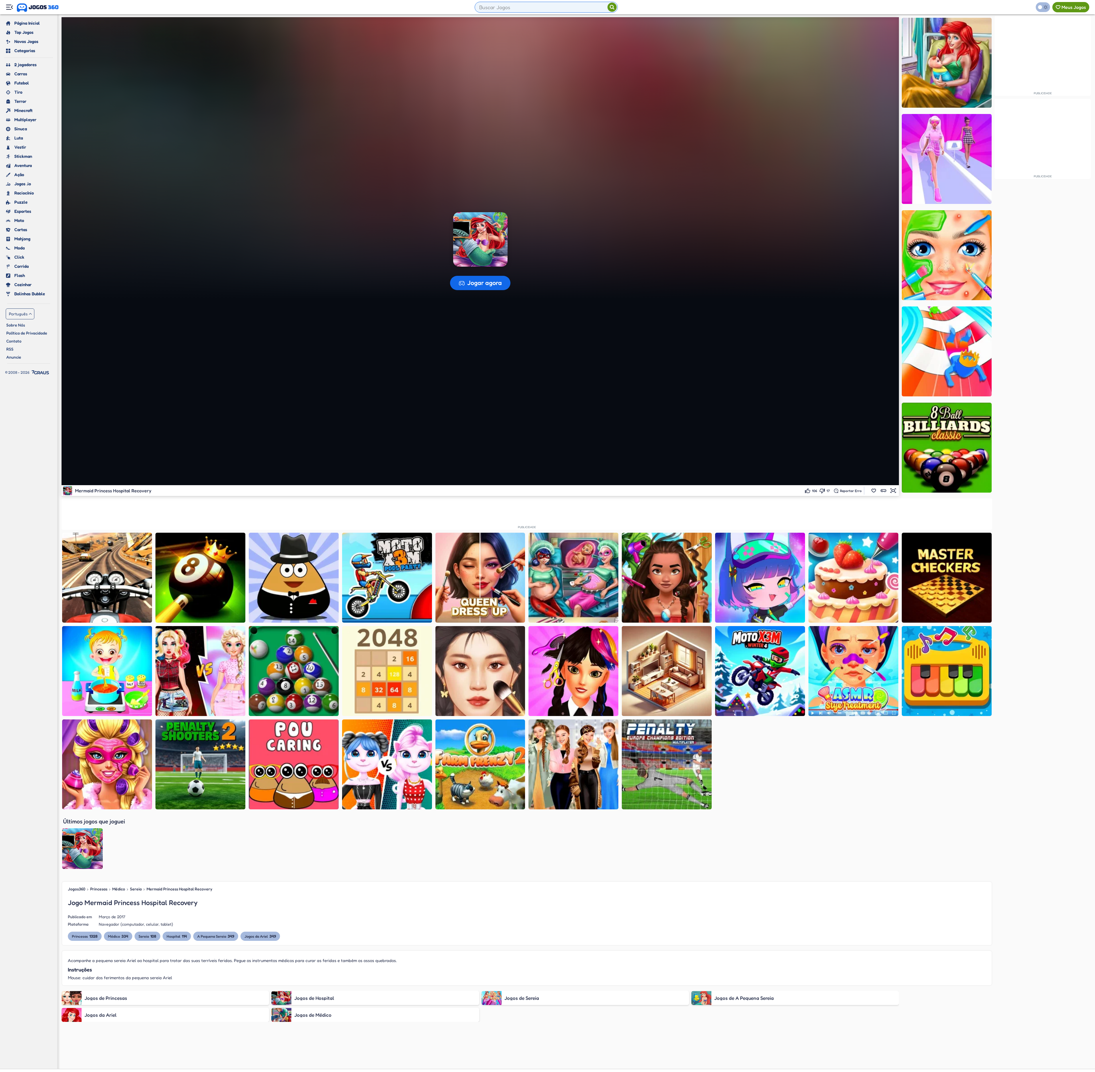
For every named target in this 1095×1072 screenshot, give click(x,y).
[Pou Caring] (293, 764)
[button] (873, 491)
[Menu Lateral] (9, 7)
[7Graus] (40, 372)
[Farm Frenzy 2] (480, 764)
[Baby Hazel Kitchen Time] (107, 671)
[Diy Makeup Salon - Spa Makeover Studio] (946, 255)
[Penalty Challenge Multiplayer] (666, 764)
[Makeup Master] (480, 671)
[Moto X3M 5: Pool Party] (387, 577)
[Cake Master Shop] (853, 577)
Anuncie (13, 357)
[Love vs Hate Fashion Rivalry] (200, 671)
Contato (13, 341)
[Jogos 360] (37, 7)
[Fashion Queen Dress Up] (480, 577)
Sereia (136, 888)
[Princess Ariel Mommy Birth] (946, 62)
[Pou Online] (293, 577)
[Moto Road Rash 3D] (107, 577)
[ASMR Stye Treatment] (853, 671)
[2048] (387, 671)
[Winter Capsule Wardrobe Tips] (573, 764)
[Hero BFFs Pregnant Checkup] (573, 577)
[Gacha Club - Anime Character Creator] (760, 577)
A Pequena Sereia (215, 936)
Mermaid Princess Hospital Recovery (179, 888)
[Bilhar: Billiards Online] (293, 671)
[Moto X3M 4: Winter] (760, 671)
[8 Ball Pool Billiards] (946, 447)
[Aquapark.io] (946, 351)
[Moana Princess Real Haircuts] (666, 577)
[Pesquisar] (612, 7)
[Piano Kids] (946, 671)
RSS (9, 349)
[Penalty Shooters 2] (200, 764)
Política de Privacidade (26, 333)
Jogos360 (76, 888)
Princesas (98, 888)
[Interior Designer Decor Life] (666, 671)
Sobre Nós (15, 324)
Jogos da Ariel (260, 936)
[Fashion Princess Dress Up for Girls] (946, 158)
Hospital (177, 936)
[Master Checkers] (946, 577)
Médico (118, 888)
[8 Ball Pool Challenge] (200, 577)
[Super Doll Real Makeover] (107, 764)
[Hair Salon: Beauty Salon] (573, 671)
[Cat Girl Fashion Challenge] (387, 764)
